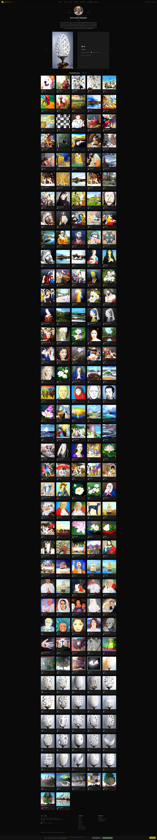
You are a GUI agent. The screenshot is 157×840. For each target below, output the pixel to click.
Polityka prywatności (102, 819)
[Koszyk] (147, 2)
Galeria (79, 817)
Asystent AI (152, 837)
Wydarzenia (80, 825)
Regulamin (100, 817)
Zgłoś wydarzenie (82, 827)
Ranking (80, 824)
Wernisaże (80, 822)
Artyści (79, 819)
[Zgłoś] (149, 2)
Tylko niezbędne (96, 837)
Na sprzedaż (84, 72)
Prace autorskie (81, 828)
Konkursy (80, 820)
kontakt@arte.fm (101, 820)
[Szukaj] (145, 2)
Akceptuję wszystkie (107, 837)
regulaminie (64, 838)
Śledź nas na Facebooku (47, 822)
